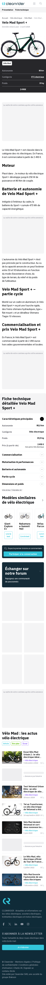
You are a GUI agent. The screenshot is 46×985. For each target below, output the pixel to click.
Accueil (5, 18)
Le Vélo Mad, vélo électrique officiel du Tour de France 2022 (32, 859)
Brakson (12, 977)
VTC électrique (37, 77)
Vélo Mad (28, 18)
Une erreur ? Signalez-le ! (12, 490)
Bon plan (15, 744)
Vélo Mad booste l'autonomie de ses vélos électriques (33, 877)
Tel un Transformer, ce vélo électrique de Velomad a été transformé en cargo (33, 807)
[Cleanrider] (13, 3)
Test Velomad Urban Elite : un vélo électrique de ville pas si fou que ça (34, 789)
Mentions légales (23, 962)
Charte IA (18, 968)
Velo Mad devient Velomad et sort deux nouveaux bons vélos (34, 824)
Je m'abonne (23, 947)
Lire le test (8, 535)
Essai (25, 744)
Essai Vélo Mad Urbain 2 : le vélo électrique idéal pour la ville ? (32, 754)
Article (6, 744)
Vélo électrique (16, 18)
